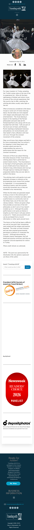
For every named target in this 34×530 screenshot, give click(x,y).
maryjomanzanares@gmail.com (18, 4)
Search (27, 267)
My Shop (13, 483)
